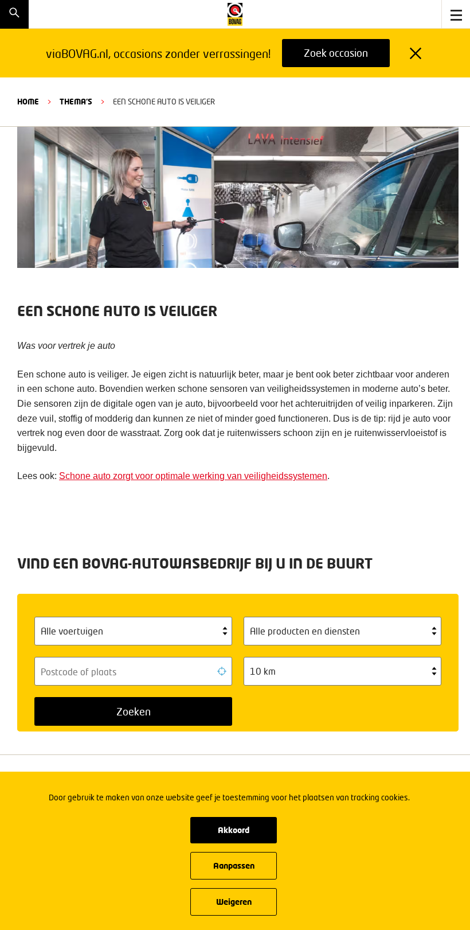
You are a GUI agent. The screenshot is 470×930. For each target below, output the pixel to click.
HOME (28, 101)
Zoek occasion (336, 52)
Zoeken (133, 711)
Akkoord (233, 830)
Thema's (76, 101)
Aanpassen (233, 865)
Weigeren (234, 901)
